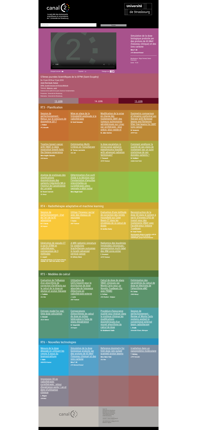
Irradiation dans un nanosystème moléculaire (143, 349)
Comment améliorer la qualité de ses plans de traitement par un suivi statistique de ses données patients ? (142, 150)
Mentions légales (107, 422)
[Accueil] (56, 11)
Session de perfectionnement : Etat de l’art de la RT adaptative (52, 216)
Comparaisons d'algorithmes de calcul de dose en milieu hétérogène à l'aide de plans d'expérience (82, 316)
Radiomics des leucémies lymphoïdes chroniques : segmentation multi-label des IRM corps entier (113, 247)
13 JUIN (58, 101)
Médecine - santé (52, 88)
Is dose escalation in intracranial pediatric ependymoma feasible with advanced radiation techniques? (113, 150)
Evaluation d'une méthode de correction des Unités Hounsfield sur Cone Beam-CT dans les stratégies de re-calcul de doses (113, 219)
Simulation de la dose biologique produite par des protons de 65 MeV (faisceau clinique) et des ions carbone (83, 354)
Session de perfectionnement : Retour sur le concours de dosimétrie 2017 (53, 117)
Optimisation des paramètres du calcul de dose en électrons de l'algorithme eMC (143, 284)
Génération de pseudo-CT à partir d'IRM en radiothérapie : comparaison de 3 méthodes (53, 248)
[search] (68, 25)
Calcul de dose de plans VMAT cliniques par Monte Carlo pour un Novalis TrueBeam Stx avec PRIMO (112, 286)
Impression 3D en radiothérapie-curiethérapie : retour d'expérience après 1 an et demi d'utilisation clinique (53, 386)
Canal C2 (105, 409)
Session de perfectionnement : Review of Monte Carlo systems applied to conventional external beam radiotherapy (142, 318)
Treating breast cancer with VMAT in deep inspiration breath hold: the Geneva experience (52, 148)
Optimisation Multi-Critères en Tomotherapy (83, 145)
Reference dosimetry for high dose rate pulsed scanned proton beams (112, 351)
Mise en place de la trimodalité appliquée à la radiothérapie (83, 116)
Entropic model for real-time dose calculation (52, 312)
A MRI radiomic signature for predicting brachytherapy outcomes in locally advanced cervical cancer (83, 248)
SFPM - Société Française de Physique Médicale (54, 85)
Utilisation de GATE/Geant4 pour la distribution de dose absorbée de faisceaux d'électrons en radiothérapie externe (82, 287)
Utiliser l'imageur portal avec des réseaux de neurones (82, 215)
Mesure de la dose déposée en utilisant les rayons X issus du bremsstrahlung (52, 352)
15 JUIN (139, 101)
